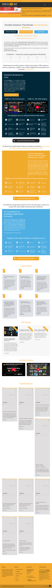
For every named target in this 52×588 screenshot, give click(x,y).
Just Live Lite (13, 224)
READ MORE (7, 353)
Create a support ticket (19, 573)
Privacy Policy (48, 586)
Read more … (22, 314)
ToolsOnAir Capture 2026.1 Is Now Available (25, 302)
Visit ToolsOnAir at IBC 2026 (9, 277)
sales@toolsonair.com (31, 577)
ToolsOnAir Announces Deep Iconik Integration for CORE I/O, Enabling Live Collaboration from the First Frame (9, 303)
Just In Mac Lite (14, 220)
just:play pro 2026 (44, 165)
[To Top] (50, 586)
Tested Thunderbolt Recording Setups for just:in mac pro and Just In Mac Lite (42, 303)
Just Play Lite (20, 224)
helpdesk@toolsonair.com (32, 580)
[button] (49, 4)
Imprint (44, 586)
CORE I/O (10, 80)
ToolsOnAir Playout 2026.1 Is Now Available (25, 277)
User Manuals (18, 571)
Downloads (17, 575)
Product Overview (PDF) (19, 569)
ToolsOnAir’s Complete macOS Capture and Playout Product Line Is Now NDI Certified (42, 278)
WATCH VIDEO (37, 339)
